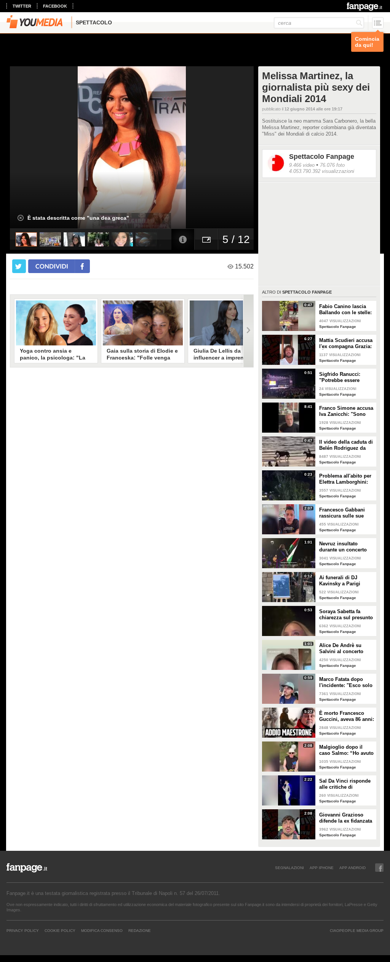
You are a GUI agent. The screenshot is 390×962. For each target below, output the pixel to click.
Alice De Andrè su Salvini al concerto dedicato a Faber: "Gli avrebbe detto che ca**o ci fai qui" (345, 648)
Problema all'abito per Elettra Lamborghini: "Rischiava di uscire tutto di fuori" (345, 479)
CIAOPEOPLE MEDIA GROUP (357, 930)
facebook (55, 6)
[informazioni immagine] (182, 239)
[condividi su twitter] (19, 266)
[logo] (365, 6)
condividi (51, 266)
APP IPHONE (322, 867)
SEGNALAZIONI (289, 867)
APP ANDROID (352, 867)
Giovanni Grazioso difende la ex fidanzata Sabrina (345, 818)
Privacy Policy (22, 930)
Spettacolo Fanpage (321, 156)
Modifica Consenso (102, 930)
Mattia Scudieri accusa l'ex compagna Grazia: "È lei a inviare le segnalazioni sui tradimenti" (345, 343)
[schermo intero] (206, 239)
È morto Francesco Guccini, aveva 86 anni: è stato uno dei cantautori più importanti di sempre (346, 716)
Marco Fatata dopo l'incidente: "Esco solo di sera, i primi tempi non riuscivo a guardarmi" (345, 682)
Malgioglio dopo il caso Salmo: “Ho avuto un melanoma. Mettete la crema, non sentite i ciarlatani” (346, 750)
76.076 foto (332, 165)
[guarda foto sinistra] (34, 147)
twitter (22, 6)
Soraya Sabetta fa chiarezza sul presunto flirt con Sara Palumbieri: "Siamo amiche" (346, 615)
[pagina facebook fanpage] (379, 867)
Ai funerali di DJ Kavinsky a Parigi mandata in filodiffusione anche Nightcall (342, 581)
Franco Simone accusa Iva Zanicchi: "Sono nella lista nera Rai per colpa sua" (346, 411)
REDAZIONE (139, 930)
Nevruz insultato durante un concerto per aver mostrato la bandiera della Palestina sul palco (343, 547)
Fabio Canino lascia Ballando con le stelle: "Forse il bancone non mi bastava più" (345, 310)
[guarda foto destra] (156, 147)
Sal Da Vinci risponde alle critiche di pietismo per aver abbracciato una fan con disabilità (345, 784)
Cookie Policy (60, 930)
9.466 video (302, 165)
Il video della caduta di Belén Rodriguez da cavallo (346, 445)
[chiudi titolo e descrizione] (21, 218)
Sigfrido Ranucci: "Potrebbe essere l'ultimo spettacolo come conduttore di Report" (342, 377)
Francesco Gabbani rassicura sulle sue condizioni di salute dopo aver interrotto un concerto (346, 513)
